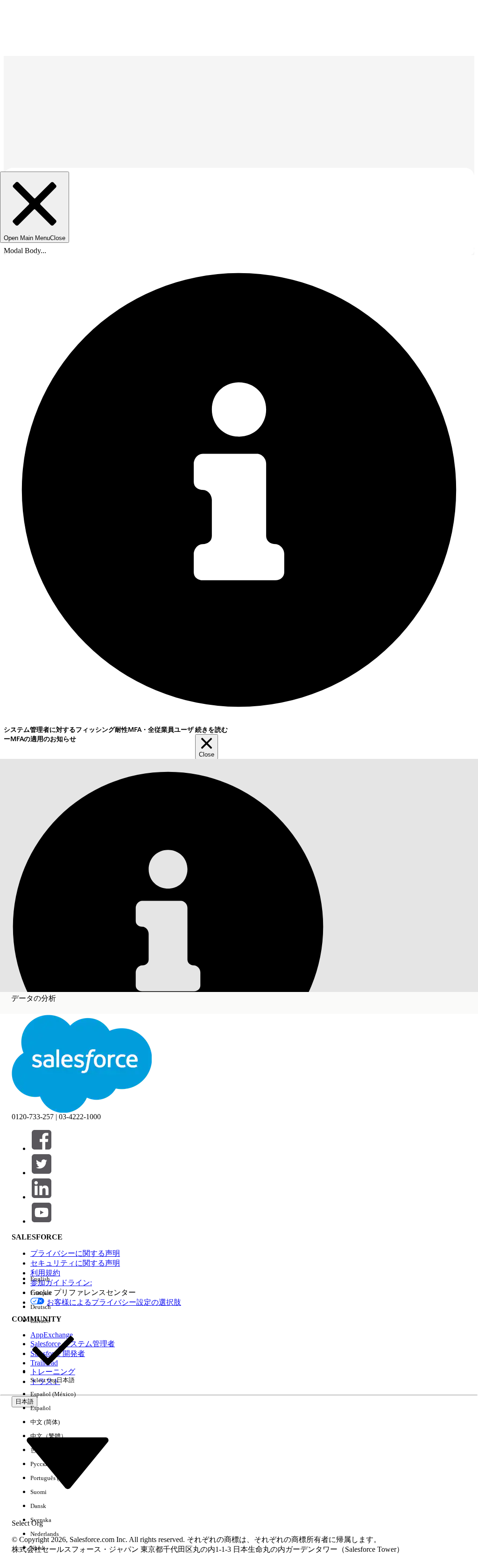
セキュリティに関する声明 (75, 1263)
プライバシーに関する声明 (75, 1253)
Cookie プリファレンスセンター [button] (83, 1292)
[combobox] (68, 1462)
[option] (53, 1279)
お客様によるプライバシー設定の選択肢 (114, 1302)
